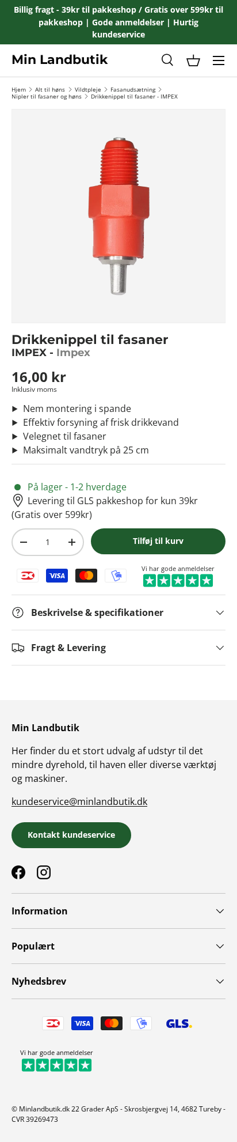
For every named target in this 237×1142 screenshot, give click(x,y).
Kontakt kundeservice (71, 834)
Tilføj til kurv (158, 540)
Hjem (19, 89)
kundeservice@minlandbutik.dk (79, 801)
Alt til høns (50, 89)
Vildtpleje (88, 89)
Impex (73, 352)
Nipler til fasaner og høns (47, 96)
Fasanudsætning (132, 89)
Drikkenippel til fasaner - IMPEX (134, 96)
